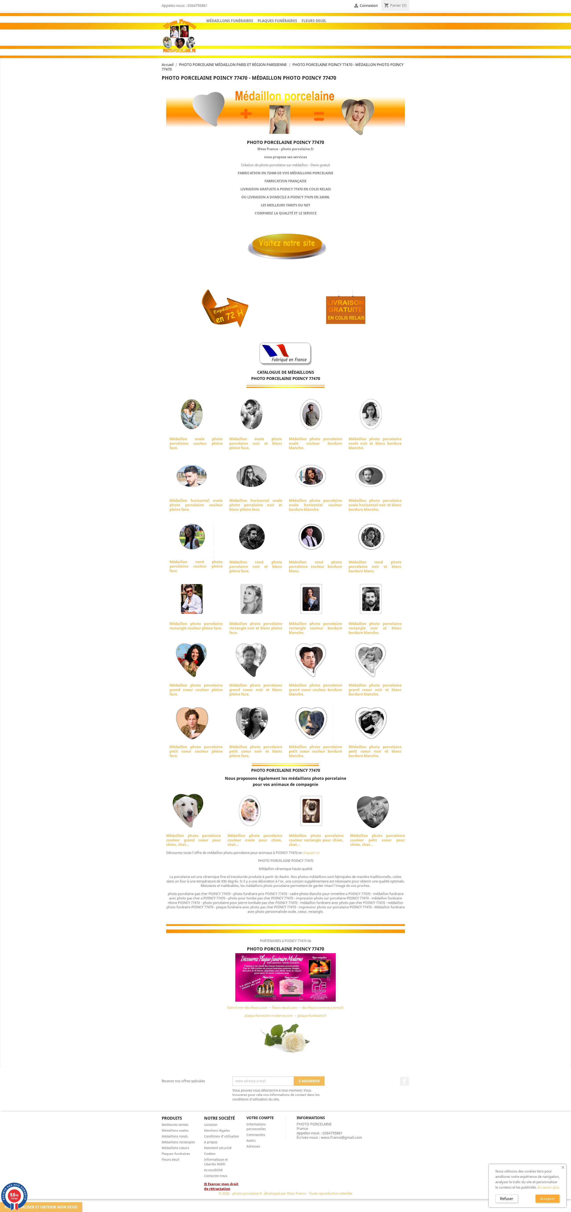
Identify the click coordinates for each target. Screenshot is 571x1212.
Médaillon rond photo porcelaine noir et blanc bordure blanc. (375, 566)
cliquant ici (311, 852)
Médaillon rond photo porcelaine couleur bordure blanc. (315, 566)
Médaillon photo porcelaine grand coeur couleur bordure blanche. (315, 690)
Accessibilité (213, 1170)
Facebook (404, 1081)
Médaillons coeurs (175, 1148)
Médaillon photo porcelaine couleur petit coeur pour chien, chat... (377, 840)
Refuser (506, 1198)
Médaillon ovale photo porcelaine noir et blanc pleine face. (255, 443)
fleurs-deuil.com (284, 1007)
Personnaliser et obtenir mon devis (41, 1207)
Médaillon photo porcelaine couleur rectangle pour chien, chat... (316, 840)
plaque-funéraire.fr (312, 1015)
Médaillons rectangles (178, 1142)
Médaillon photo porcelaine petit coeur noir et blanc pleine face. (255, 751)
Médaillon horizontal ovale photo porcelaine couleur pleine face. (196, 505)
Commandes (255, 1135)
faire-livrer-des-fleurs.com (247, 1007)
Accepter (547, 1198)
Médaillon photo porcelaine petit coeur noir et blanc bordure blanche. (375, 751)
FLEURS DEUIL (314, 20)
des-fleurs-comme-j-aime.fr (323, 1007)
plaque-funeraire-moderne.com (268, 1015)
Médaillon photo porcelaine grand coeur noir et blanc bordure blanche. (375, 690)
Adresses (253, 1146)
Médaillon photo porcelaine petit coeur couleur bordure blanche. (315, 751)
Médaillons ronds (175, 1136)
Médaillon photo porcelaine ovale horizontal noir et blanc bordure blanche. (375, 505)
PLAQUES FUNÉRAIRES (277, 20)
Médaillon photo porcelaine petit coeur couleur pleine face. (196, 751)
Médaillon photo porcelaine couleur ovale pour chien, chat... (255, 840)
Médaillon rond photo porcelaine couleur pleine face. (196, 566)
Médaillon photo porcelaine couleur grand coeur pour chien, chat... (193, 840)
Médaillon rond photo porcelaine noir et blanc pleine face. (255, 566)
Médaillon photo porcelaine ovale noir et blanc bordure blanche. (375, 443)
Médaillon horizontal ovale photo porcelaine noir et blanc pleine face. (255, 505)
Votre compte (260, 1117)
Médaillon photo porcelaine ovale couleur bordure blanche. (315, 443)
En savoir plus (548, 1187)
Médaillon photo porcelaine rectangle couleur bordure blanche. (315, 628)
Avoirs (251, 1140)
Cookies (209, 1154)
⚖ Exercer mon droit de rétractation (221, 1186)
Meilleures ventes (175, 1125)
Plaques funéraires (176, 1154)
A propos (210, 1142)
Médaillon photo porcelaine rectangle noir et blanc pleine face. (255, 628)
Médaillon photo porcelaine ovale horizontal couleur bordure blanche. (315, 505)
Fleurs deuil (170, 1159)
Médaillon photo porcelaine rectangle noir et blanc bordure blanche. (375, 628)
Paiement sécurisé (218, 1148)
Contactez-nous (215, 1176)
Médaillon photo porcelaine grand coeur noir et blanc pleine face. (255, 690)
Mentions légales (217, 1130)
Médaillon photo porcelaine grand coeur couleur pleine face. (196, 690)
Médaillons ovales (175, 1130)
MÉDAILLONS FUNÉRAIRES (229, 20)
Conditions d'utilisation (221, 1136)
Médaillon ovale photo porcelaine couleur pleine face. (196, 443)
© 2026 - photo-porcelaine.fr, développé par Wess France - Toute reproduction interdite (285, 1193)
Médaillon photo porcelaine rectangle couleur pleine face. (196, 626)
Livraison (210, 1125)
